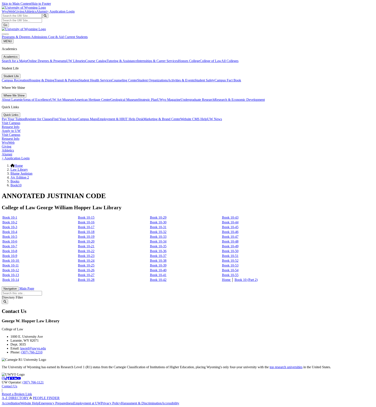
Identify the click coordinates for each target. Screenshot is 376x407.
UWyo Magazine (169, 99)
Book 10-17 (86, 227)
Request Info (10, 127)
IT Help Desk (133, 119)
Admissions (39, 37)
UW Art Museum (62, 99)
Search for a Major (14, 61)
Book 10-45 (230, 227)
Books (14, 181)
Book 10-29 (158, 217)
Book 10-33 (158, 236)
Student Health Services (95, 80)
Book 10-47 (230, 236)
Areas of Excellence (36, 99)
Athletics (30, 11)
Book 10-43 (230, 217)
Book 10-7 (9, 246)
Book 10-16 (86, 222)
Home (18, 165)
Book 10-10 (11, 260)
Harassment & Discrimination (141, 403)
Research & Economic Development (240, 99)
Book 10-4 (9, 232)
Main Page (26, 288)
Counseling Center (124, 80)
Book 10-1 (9, 217)
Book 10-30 (158, 222)
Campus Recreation (15, 80)
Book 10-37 (158, 256)
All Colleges (229, 61)
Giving (19, 11)
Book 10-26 (86, 270)
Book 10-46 (230, 232)
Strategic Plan (147, 99)
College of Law (210, 61)
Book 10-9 (9, 256)
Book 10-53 (230, 265)
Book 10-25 (86, 265)
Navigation (10, 288)
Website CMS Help (193, 119)
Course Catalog (96, 61)
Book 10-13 (10, 275)
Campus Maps (87, 119)
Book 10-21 (86, 246)
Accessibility (170, 403)
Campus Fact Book (228, 80)
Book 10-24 (86, 260)
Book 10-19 (86, 236)
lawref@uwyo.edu (33, 348)
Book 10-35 (158, 246)
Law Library (19, 169)
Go (5, 25)
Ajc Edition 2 (19, 177)
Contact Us (9, 386)
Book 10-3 (9, 227)
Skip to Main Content (16, 3)
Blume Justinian (21, 173)
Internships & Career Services (157, 61)
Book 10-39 (158, 265)
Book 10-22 (86, 251)
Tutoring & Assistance (122, 61)
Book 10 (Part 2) (246, 280)
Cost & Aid (56, 37)
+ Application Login (61, 11)
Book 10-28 (86, 280)
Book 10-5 (9, 236)
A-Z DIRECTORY (15, 398)
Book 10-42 (158, 280)
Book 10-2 (9, 222)
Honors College (189, 61)
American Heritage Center (92, 99)
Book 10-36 (158, 251)
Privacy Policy (111, 403)
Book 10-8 (9, 251)
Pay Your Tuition (13, 119)
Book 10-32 (158, 232)
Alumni (41, 11)
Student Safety (205, 80)
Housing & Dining (41, 80)
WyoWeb (8, 11)
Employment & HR (110, 119)
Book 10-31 (158, 227)
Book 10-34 (158, 241)
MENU (7, 41)
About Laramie (12, 99)
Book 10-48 (230, 241)
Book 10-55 (230, 275)
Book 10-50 (230, 251)
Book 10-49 (230, 246)
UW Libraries (75, 61)
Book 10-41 (158, 275)
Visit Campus (11, 123)
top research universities (286, 367)
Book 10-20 (86, 241)
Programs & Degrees (16, 37)
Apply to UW (11, 131)
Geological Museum (124, 99)
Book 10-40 (158, 270)
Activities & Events (181, 80)
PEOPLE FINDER (46, 398)
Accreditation (11, 403)
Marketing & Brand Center (161, 119)
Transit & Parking (66, 80)
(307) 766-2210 (31, 352)
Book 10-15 (86, 217)
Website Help (29, 403)
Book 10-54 (230, 270)
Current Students (76, 37)
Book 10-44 (230, 222)
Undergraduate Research (198, 99)
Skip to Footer (41, 3)
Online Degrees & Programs (46, 61)
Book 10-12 (10, 270)
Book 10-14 (10, 280)
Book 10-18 (86, 232)
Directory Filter (12, 297)
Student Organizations (152, 80)
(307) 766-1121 (33, 382)
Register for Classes (38, 119)
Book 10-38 (158, 260)
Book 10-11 (10, 265)
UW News (214, 119)
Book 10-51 (230, 256)
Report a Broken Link (17, 394)
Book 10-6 (9, 241)
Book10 (16, 185)
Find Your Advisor (65, 119)
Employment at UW (87, 403)
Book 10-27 (86, 275)
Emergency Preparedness (56, 403)
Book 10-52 (230, 260)
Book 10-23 (86, 256)
